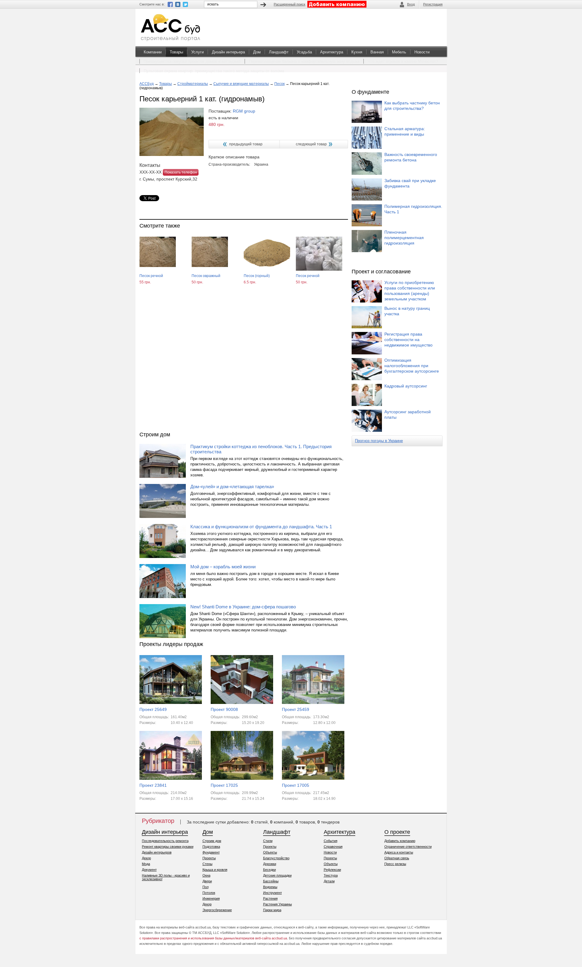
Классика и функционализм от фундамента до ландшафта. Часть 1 (261, 526)
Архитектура (331, 52)
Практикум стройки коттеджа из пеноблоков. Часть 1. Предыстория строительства (261, 449)
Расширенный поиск (289, 4)
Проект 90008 (224, 709)
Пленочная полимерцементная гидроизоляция (404, 237)
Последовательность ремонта (165, 841)
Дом (257, 52)
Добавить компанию (399, 841)
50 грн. (197, 282)
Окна (206, 875)
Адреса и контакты (398, 852)
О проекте (397, 832)
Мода (146, 864)
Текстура (331, 875)
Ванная (377, 52)
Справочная (333, 846)
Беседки (269, 869)
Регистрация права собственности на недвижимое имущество (408, 339)
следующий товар (311, 144)
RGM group (244, 111)
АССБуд (146, 84)
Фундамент (211, 852)
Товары (176, 52)
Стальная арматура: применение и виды (404, 131)
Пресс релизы (395, 864)
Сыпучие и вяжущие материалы (241, 84)
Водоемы (270, 887)
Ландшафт (279, 52)
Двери (207, 881)
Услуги (197, 52)
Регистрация (433, 4)
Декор (146, 858)
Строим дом (211, 841)
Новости (422, 52)
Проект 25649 (153, 709)
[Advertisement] (244, 363)
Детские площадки (277, 875)
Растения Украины (277, 904)
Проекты (209, 858)
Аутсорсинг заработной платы (407, 414)
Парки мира (272, 910)
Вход (411, 4)
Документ (149, 869)
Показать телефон (181, 172)
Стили (268, 841)
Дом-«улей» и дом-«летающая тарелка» (232, 486)
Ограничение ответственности (408, 846)
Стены (207, 864)
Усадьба (304, 52)
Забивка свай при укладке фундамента (410, 183)
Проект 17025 (224, 785)
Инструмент (272, 892)
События (330, 841)
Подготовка (211, 846)
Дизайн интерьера (228, 52)
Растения (270, 898)
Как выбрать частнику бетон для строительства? (412, 105)
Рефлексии (332, 869)
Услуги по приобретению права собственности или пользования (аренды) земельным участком (409, 290)
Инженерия (211, 898)
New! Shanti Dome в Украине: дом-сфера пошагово (243, 606)
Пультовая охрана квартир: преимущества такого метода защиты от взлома (214, 71)
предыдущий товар (246, 144)
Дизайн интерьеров (157, 852)
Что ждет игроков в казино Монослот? (403, 61)
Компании (153, 52)
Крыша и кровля (214, 869)
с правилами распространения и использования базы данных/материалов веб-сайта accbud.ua (213, 938)
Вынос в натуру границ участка (407, 311)
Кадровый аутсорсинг (405, 386)
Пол (205, 887)
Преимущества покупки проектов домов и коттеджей (192, 61)
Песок (279, 84)
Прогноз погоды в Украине (379, 440)
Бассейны (271, 881)
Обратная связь (396, 858)
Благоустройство (276, 858)
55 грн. (145, 282)
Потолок (208, 892)
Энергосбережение (217, 910)
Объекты (270, 852)
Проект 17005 (295, 785)
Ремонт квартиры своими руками (167, 846)
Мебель (399, 52)
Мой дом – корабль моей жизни (223, 566)
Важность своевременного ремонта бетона (410, 157)
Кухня (356, 52)
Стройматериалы (192, 84)
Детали (329, 881)
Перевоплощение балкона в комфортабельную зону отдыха (304, 61)
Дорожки (269, 864)
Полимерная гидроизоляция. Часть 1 (413, 209)
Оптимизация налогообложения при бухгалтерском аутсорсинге (411, 366)
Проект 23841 (153, 785)
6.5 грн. (250, 282)
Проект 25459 (295, 709)
